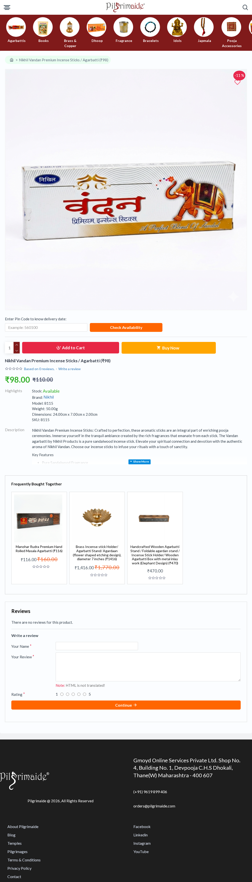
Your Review (21, 657)
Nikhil (49, 397)
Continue (123, 705)
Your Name (20, 646)
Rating (16, 694)
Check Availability (126, 327)
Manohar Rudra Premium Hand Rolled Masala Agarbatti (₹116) (39, 549)
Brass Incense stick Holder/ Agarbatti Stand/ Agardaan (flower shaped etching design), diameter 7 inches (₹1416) (97, 553)
